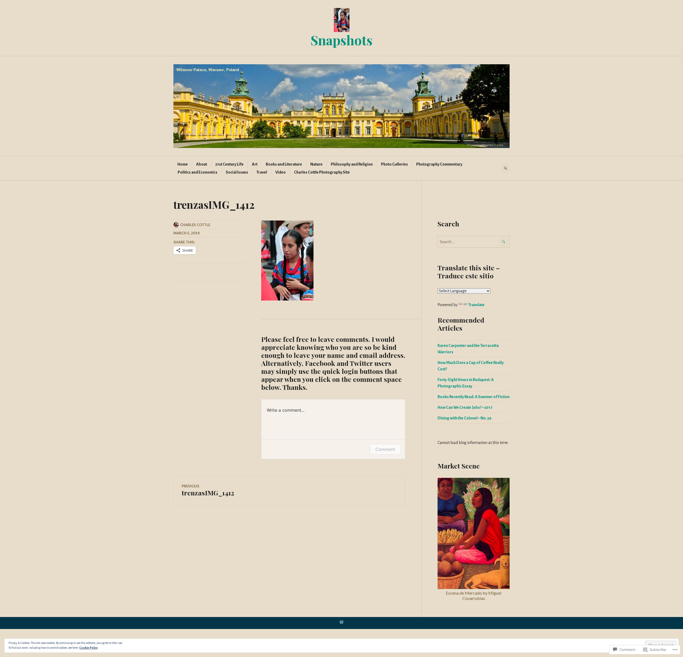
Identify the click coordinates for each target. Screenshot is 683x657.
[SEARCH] (506, 168)
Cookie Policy (88, 647)
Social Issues (237, 172)
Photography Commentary (439, 164)
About (201, 164)
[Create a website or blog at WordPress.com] (341, 622)
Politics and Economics (197, 172)
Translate (476, 305)
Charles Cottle (195, 225)
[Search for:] (474, 242)
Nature (316, 164)
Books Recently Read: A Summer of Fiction (474, 397)
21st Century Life (229, 164)
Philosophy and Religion (352, 164)
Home (182, 164)
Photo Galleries (394, 164)
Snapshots (341, 40)
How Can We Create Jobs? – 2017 (465, 407)
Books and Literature (284, 164)
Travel (261, 172)
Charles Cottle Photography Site (322, 172)
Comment (385, 449)
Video (280, 172)
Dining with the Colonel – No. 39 (464, 418)
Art (254, 164)
